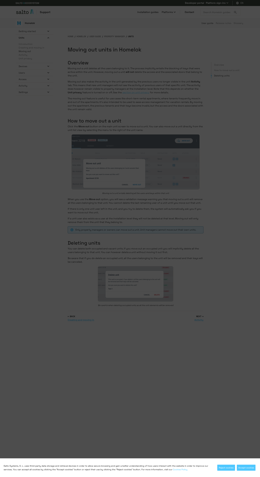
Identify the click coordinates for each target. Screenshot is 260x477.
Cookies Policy (180, 469)
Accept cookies (246, 467)
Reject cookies (226, 467)
